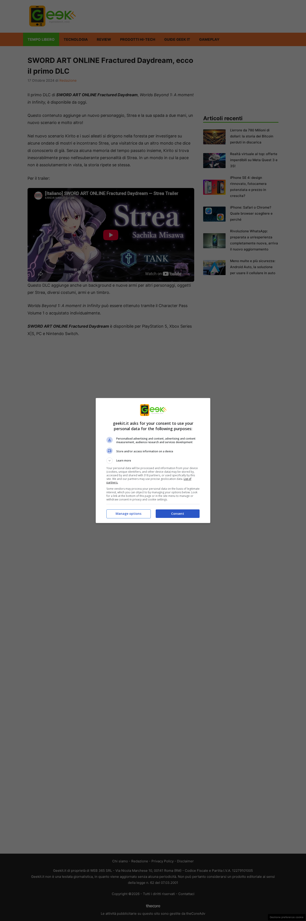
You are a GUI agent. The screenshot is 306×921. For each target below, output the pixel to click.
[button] (153, 460)
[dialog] (153, 460)
